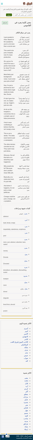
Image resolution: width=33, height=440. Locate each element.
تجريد (25, 267)
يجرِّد (26, 289)
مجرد (25, 214)
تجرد (26, 226)
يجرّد (26, 254)
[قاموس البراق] (27, 3)
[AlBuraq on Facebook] (2, 437)
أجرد (26, 220)
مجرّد (25, 261)
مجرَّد (25, 282)
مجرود (25, 276)
